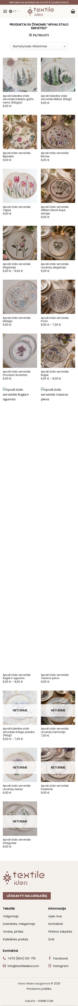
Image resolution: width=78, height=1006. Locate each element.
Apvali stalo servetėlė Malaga (16, 319)
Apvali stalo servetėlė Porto (55, 319)
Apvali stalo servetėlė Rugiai (55, 373)
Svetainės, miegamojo (19, 924)
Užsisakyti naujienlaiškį (27, 896)
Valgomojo (11, 916)
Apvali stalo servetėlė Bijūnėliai (16, 154)
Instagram (61, 966)
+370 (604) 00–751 (22, 958)
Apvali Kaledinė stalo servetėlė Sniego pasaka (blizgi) (18, 732)
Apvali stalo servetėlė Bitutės (55, 154)
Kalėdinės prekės (15, 939)
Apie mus (55, 916)
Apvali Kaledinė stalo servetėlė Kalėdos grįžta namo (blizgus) (18, 99)
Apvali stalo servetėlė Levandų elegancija (55, 265)
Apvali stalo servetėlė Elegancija (16, 265)
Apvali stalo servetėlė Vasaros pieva (55, 676)
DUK (51, 939)
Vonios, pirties (13, 931)
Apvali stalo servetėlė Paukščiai (55, 787)
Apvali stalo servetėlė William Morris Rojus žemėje (55, 210)
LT (14, 11)
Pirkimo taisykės (60, 931)
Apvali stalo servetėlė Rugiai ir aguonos (16, 676)
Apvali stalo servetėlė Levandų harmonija (55, 730)
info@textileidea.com (23, 966)
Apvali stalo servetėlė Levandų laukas (16, 787)
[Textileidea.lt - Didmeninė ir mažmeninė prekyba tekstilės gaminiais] (40, 11)
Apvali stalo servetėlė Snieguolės (16, 841)
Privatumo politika (39, 989)
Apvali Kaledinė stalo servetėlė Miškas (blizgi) (56, 97)
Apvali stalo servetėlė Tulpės (16, 208)
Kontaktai (55, 924)
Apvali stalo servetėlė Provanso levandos (16, 373)
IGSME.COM (45, 1001)
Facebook (60, 958)
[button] (5, 11)
